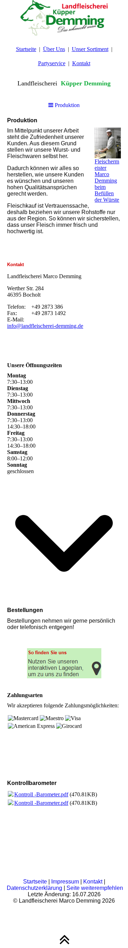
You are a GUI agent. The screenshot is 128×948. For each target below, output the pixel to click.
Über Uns (54, 49)
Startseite (26, 49)
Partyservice (51, 63)
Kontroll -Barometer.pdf (41, 794)
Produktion (66, 105)
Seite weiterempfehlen (94, 888)
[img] (64, 17)
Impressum (65, 882)
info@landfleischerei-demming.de (45, 326)
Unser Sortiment (90, 49)
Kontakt (81, 63)
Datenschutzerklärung (34, 888)
